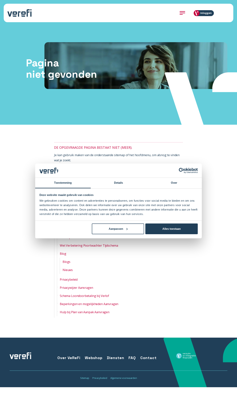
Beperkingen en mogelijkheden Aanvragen (89, 304)
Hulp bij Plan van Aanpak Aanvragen (84, 312)
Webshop (93, 357)
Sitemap (84, 378)
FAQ (132, 357)
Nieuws (68, 270)
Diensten (115, 357)
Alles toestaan (171, 228)
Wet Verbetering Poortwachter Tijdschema (89, 245)
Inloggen (206, 13)
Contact (148, 357)
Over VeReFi (68, 357)
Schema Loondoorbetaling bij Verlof (84, 296)
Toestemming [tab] (63, 182)
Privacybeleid (69, 279)
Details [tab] (118, 182)
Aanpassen (116, 228)
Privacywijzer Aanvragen (76, 288)
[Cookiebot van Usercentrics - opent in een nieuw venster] (181, 170)
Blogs (66, 262)
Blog (63, 254)
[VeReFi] (19, 13)
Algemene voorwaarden (123, 378)
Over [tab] (174, 182)
